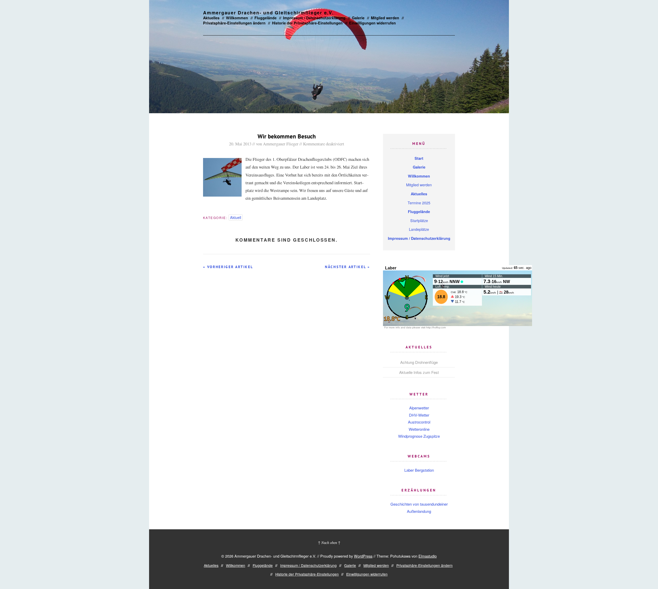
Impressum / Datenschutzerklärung (314, 17)
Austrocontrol (419, 422)
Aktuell (235, 217)
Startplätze (419, 220)
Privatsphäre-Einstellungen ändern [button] (234, 22)
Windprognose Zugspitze (419, 436)
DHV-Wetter (419, 415)
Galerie (358, 17)
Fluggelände (265, 17)
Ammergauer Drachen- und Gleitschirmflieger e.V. (268, 12)
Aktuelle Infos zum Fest (419, 372)
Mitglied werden (385, 17)
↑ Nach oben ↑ (329, 542)
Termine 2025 (419, 202)
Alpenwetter (419, 407)
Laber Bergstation (419, 470)
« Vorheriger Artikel (228, 267)
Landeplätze (419, 229)
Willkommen (237, 17)
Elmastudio (427, 556)
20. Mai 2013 (240, 144)
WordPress (363, 556)
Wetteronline (419, 429)
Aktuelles (211, 17)
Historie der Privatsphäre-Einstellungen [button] (307, 22)
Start (419, 158)
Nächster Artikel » (347, 267)
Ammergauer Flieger (280, 144)
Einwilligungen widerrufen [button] (372, 22)
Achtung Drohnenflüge (419, 362)
